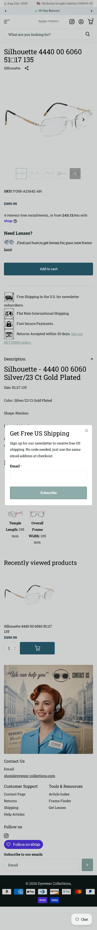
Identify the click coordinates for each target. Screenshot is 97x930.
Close (86, 430)
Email (16, 466)
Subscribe (48, 492)
